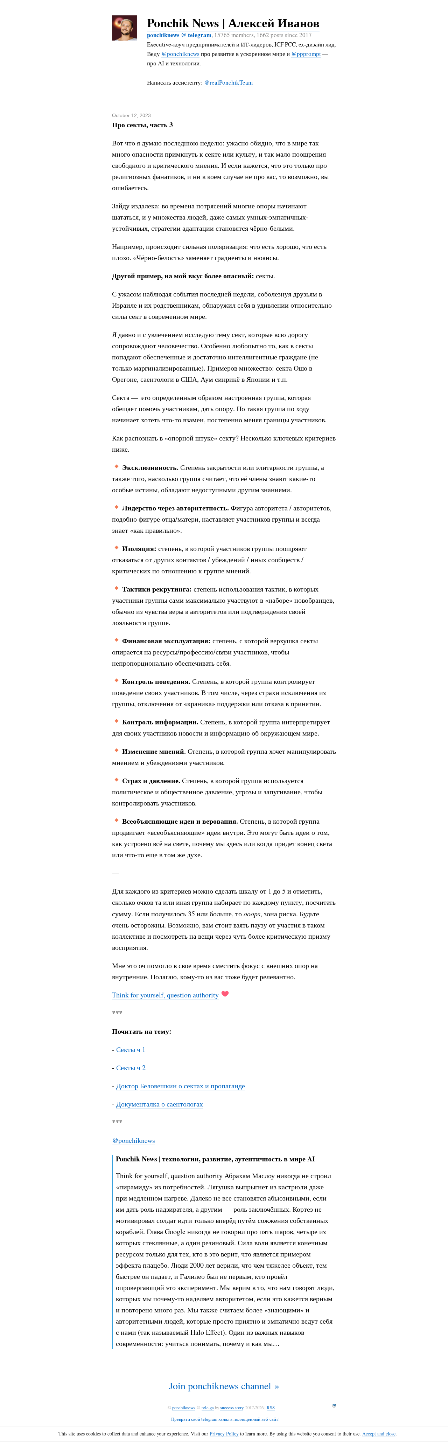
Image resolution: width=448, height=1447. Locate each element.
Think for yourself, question (152, 995)
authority (206, 995)
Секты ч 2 (131, 1067)
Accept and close (379, 1433)
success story (231, 1407)
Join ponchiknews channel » (224, 1385)
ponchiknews (183, 1407)
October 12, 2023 (131, 115)
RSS (271, 1407)
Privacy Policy (224, 1433)
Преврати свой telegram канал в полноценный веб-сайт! (225, 1419)
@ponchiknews (180, 54)
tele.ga (208, 1407)
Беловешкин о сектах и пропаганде (192, 1085)
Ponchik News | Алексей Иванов (233, 22)
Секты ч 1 (131, 1049)
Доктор (127, 1085)
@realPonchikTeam (228, 82)
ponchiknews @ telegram (179, 34)
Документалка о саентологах (159, 1104)
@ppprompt (306, 54)
